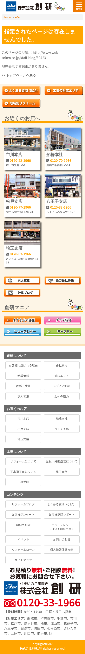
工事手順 (23, 482)
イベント (23, 539)
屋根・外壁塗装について (62, 461)
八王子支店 (56, 201)
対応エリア (61, 376)
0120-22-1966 (20, 160)
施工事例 (61, 472)
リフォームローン (23, 549)
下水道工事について (23, 472)
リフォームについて (23, 461)
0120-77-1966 (20, 207)
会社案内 (61, 365)
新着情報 (23, 376)
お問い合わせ (61, 539)
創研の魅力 (61, 396)
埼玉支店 (14, 248)
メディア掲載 (61, 386)
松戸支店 (14, 201)
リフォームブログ (23, 504)
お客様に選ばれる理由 (23, 365)
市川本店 (14, 154)
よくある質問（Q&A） (61, 504)
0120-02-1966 (20, 253)
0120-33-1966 (60, 207)
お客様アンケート (23, 514)
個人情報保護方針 (61, 549)
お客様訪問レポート (62, 514)
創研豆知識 (23, 525)
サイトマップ (23, 560)
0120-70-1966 (60, 160)
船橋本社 (54, 154)
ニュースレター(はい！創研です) (62, 527)
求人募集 (23, 396)
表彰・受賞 (23, 386)
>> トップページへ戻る (19, 75)
